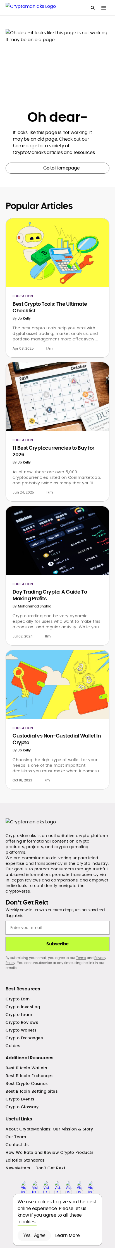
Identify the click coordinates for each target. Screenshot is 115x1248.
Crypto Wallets (21, 1030)
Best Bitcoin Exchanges (29, 1075)
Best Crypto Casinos (27, 1083)
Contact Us (17, 1144)
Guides (13, 1045)
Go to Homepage (61, 168)
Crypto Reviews (22, 1022)
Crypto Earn (18, 999)
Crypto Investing (23, 1007)
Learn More (68, 1235)
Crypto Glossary (22, 1107)
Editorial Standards (25, 1160)
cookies (27, 1222)
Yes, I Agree (34, 1235)
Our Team (16, 1137)
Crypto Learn (19, 1014)
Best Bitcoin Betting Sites (32, 1091)
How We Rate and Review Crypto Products (49, 1152)
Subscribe (57, 944)
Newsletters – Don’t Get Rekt (35, 1168)
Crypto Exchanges (24, 1038)
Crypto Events (20, 1099)
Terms (81, 957)
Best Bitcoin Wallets (26, 1068)
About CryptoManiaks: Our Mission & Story (49, 1129)
